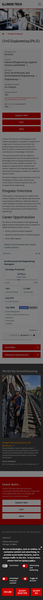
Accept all (36, 591)
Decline (8, 592)
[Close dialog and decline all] (41, 546)
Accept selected (22, 591)
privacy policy (28, 560)
